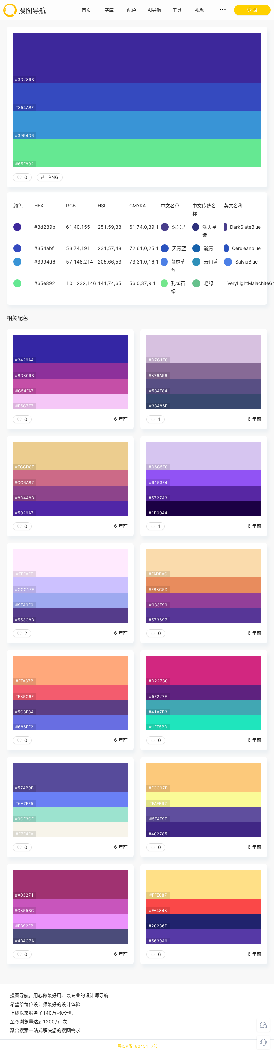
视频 (199, 10)
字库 (109, 10)
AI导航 (154, 10)
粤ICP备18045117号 (138, 1046)
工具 (177, 10)
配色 (131, 10)
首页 (86, 10)
